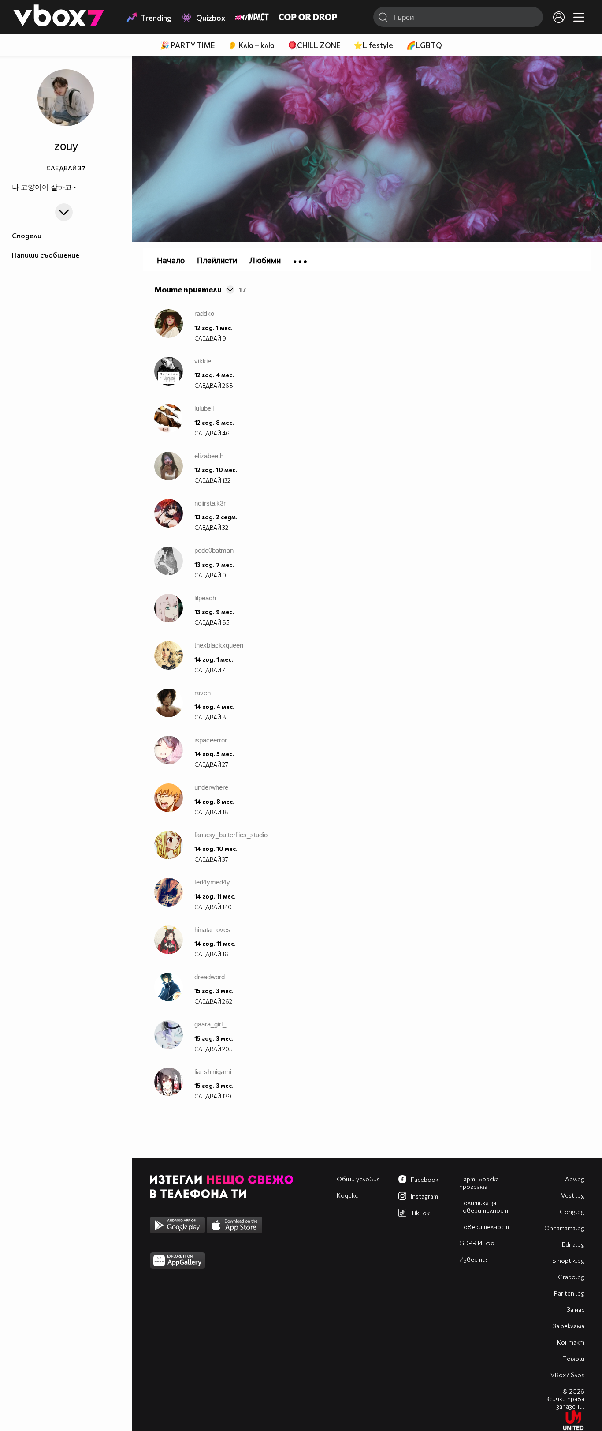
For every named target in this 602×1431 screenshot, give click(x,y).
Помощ (573, 1358)
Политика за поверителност (483, 1206)
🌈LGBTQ (424, 45)
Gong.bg (572, 1211)
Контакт (570, 1342)
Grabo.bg (571, 1277)
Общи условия (358, 1179)
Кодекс (347, 1195)
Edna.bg (573, 1244)
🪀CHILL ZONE (314, 45)
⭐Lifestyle (373, 45)
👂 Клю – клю (251, 45)
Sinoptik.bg (568, 1260)
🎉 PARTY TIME (187, 45)
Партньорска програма (479, 1182)
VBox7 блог (567, 1375)
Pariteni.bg (569, 1293)
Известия (474, 1259)
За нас (575, 1309)
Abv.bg (574, 1179)
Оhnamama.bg (564, 1228)
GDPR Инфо (476, 1243)
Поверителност (484, 1226)
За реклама (568, 1326)
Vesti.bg (572, 1195)
